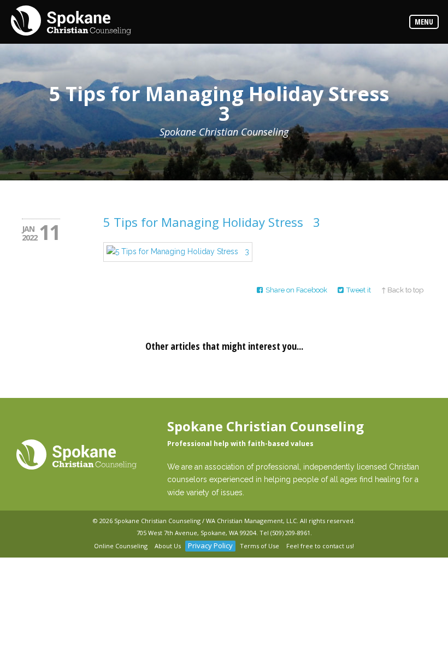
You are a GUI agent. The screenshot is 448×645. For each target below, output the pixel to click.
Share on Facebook (296, 290)
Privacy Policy (210, 545)
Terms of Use (259, 546)
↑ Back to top (402, 290)
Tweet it (358, 290)
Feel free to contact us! (320, 546)
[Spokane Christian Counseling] (71, 21)
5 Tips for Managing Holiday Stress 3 (211, 222)
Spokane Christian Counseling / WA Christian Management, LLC (205, 521)
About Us (168, 546)
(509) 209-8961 (290, 533)
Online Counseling (121, 546)
